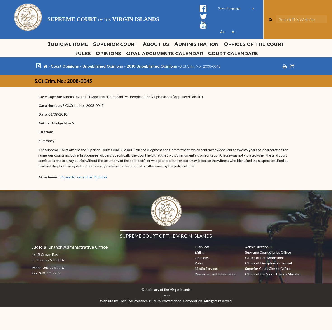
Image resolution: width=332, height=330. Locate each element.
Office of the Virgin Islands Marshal (272, 274)
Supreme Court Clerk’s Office (268, 252)
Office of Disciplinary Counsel (268, 263)
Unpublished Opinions (102, 66)
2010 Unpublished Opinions (152, 66)
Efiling (200, 252)
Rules (82, 53)
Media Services (206, 268)
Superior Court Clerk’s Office (267, 268)
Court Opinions (65, 66)
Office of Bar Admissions (264, 257)
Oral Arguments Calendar (164, 53)
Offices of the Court (254, 44)
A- (234, 31)
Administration (196, 44)
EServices (202, 247)
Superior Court (115, 44)
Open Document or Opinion (83, 177)
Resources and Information (215, 274)
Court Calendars (233, 53)
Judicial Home (68, 44)
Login (166, 295)
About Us (156, 44)
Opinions (108, 53)
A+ (222, 31)
